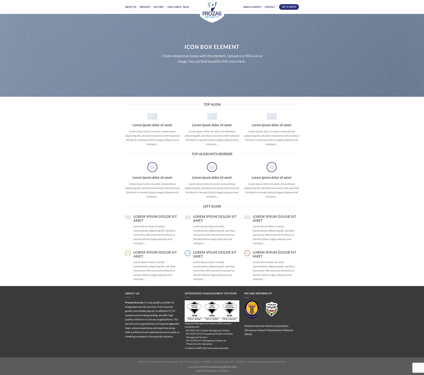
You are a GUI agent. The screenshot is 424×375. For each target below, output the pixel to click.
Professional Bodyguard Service (266, 362)
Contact (270, 7)
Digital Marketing (205, 370)
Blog (186, 7)
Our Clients (174, 7)
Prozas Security (134, 302)
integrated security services (140, 306)
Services (145, 7)
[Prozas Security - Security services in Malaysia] (212, 11)
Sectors (158, 7)
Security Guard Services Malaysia (158, 362)
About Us (130, 7)
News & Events (252, 7)
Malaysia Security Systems (229, 362)
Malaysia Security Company (196, 362)
